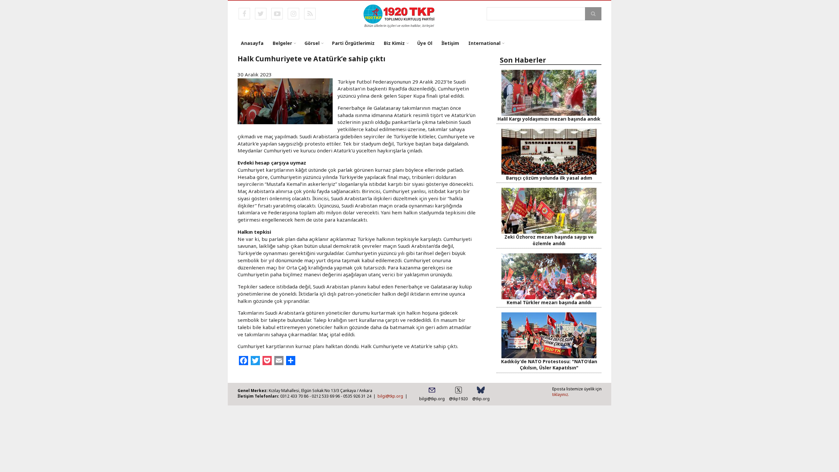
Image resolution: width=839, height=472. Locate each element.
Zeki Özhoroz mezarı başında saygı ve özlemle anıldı (549, 240)
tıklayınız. (560, 394)
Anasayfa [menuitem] (252, 43)
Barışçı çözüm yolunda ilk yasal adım (549, 178)
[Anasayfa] (399, 15)
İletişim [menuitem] (450, 43)
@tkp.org (481, 399)
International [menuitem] (484, 43)
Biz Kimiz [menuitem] (394, 43)
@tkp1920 (458, 399)
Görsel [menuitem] (312, 43)
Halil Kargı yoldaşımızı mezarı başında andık (549, 119)
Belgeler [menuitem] (282, 43)
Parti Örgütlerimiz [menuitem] (353, 43)
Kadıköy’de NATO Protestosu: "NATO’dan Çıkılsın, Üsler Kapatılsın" (549, 364)
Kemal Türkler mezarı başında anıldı (549, 302)
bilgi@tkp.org (390, 396)
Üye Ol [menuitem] (424, 43)
